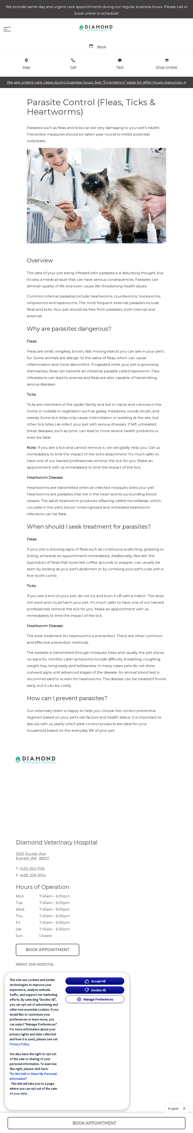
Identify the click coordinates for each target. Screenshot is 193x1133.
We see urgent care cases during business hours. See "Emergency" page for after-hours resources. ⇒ (96, 82)
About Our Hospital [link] (35, 964)
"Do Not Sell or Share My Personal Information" (33, 1076)
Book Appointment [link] (47, 950)
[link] (96, 28)
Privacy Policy (19, 1044)
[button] (7, 29)
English (173, 1108)
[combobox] (176, 1108)
